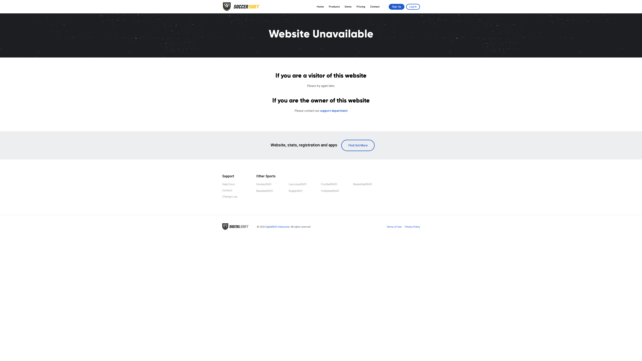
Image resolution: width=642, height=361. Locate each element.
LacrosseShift (297, 184)
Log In (413, 6)
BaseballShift (264, 191)
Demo (348, 6)
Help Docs (228, 184)
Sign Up (396, 6)
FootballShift (329, 184)
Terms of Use (394, 227)
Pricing (361, 6)
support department (334, 110)
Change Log (229, 196)
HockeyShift (264, 184)
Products (334, 6)
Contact (375, 6)
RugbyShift (295, 191)
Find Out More (358, 145)
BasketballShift (362, 184)
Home (320, 6)
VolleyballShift (330, 191)
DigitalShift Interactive (278, 226)
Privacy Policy (412, 227)
